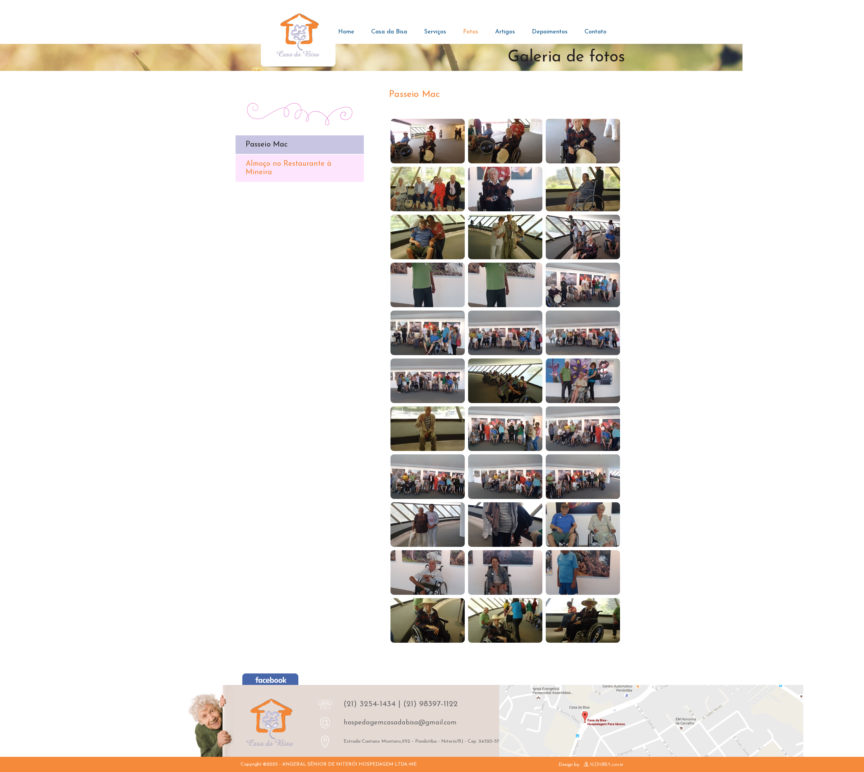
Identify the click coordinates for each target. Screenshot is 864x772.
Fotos (470, 32)
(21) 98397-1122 (430, 704)
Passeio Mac (267, 145)
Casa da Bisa (389, 32)
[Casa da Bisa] (298, 36)
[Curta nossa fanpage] (270, 680)
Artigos (505, 32)
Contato (595, 32)
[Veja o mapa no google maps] (651, 722)
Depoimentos (550, 32)
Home (346, 32)
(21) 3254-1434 (370, 704)
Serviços (435, 32)
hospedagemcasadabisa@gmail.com (400, 722)
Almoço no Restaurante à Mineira (288, 168)
